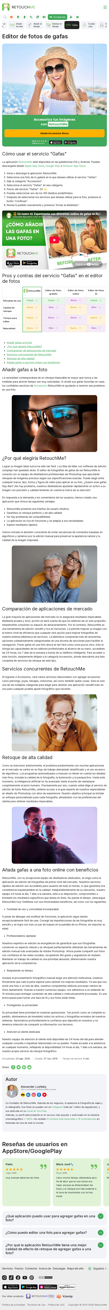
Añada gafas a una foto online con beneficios (33, 362)
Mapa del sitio (75, 1268)
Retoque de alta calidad (20, 358)
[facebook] (39, 1095)
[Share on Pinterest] (24, 1067)
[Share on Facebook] (13, 1067)
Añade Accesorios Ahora (54, 133)
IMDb (29, 1119)
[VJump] (65, 1296)
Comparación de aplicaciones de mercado (31, 350)
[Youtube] (25, 1277)
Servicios (7, 1268)
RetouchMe (25, 161)
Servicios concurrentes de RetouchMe (29, 354)
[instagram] (34, 1095)
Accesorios (40, 385)
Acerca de (45, 1268)
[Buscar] (5, 17)
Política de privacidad (13, 1304)
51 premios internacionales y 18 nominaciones (71, 1119)
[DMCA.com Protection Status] (45, 1277)
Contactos (31, 1268)
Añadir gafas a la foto (19, 342)
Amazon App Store (74, 165)
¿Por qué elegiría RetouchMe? (24, 346)
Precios (18, 1268)
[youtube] (44, 1095)
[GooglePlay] (29, 1286)
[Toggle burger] (103, 7)
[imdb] (23, 1095)
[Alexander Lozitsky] (12, 1091)
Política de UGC (56, 1304)
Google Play (53, 165)
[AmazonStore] (66, 1286)
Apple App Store (34, 165)
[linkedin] (28, 1095)
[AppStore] (11, 1286)
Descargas (59, 1268)
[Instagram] (4, 1277)
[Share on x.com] (18, 1067)
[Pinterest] (31, 1277)
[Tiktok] (11, 1277)
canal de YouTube (36, 1111)
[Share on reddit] (29, 1067)
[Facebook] (18, 1277)
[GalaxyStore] (48, 1286)
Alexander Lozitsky (38, 1087)
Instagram (57, 1107)
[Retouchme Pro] (40, 1296)
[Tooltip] (36, 300)
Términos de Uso (36, 1304)
